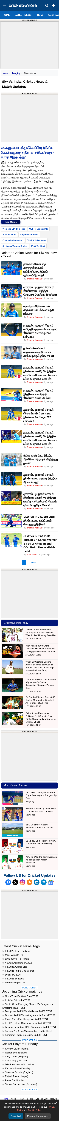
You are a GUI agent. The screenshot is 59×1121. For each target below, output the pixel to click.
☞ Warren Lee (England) (14, 1052)
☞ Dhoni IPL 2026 (11, 974)
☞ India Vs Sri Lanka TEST (16, 1000)
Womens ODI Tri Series (14, 229)
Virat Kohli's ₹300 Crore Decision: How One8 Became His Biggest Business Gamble (40, 648)
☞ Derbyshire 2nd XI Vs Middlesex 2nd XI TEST (27, 1011)
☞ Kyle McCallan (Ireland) (15, 1048)
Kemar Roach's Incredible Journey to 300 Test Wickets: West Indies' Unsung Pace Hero (41, 632)
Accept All (16, 1116)
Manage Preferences (37, 1116)
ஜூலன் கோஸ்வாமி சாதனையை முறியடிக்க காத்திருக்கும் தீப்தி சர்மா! (38, 352)
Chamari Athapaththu (13, 240)
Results (53, 1099)
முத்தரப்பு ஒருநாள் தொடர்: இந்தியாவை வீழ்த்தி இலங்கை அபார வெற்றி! (38, 394)
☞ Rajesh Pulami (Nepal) (15, 1076)
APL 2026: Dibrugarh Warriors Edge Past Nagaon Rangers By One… (41, 795)
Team (21, 1099)
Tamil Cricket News (36, 240)
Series (30, 1099)
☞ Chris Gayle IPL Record (15, 959)
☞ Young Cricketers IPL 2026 (17, 962)
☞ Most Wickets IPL (12, 955)
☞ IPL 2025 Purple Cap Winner (18, 970)
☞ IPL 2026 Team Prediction (16, 951)
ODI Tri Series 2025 (38, 229)
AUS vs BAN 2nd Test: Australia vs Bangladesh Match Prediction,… (41, 860)
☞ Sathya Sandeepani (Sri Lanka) (19, 1084)
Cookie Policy (34, 1110)
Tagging (16, 73)
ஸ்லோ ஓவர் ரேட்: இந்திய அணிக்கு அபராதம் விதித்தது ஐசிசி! (40, 459)
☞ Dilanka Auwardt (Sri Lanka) (18, 1064)
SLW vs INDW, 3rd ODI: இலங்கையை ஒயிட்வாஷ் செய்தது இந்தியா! (39, 520)
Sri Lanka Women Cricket (15, 246)
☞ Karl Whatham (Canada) (16, 1068)
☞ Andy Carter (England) (15, 1056)
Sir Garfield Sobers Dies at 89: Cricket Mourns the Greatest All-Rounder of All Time (40, 700)
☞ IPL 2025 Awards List (14, 966)
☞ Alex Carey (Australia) (15, 1060)
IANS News (32, 554)
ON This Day (42, 1099)
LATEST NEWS (23, 15)
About (13, 1099)
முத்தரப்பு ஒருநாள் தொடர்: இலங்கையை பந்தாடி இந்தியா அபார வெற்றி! (40, 478)
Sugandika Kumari (29, 234)
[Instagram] (22, 882)
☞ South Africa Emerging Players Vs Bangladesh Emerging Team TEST (27, 1004)
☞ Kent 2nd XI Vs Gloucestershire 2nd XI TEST (26, 1023)
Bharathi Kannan (34, 279)
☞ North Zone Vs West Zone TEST (20, 996)
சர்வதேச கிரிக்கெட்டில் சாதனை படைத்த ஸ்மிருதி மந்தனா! (38, 310)
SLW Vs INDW (9, 234)
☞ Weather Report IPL (13, 982)
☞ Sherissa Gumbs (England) (17, 1072)
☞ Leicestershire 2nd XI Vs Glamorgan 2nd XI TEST (29, 1027)
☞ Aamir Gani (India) (13, 1080)
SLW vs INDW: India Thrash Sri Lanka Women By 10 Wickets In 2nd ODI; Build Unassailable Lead (40, 543)
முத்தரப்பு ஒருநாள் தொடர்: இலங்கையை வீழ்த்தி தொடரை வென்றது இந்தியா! (40, 290)
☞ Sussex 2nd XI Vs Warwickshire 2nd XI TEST (27, 1031)
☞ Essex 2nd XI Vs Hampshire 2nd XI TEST (25, 1019)
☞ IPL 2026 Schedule (13, 978)
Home (6, 15)
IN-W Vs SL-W (38, 246)
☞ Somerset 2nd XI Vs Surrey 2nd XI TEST (24, 1035)
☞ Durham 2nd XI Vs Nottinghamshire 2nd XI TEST (28, 1015)
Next (33, 562)
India (40, 15)
